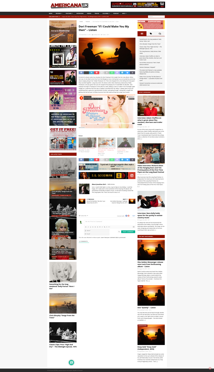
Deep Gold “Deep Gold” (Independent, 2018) (147, 348)
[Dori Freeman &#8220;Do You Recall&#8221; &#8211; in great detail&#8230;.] (126, 143)
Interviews (80, 13)
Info (123, 13)
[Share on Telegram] (122, 72)
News (50, 13)
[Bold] (86, 227)
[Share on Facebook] (81, 72)
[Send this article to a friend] (101, 72)
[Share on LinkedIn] (91, 72)
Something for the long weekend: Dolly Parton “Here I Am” (63, 172)
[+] (109, 226)
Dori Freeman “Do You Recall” (87, 148)
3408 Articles (111, 184)
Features (69, 13)
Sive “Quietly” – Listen (147, 307)
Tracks (97, 13)
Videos (89, 13)
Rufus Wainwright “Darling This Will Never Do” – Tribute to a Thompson (107, 150)
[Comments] (159, 33)
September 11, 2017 (86, 34)
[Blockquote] (100, 227)
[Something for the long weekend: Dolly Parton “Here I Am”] (63, 167)
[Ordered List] (95, 227)
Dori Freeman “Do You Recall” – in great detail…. (126, 149)
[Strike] (93, 227)
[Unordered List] (97, 227)
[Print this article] (106, 72)
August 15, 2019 (143, 269)
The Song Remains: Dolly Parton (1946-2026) (62, 233)
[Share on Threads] (132, 72)
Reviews (58, 13)
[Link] (104, 227)
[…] (141, 139)
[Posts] (142, 33)
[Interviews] (151, 106)
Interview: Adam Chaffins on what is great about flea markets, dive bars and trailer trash (62, 251)
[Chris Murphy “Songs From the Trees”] (63, 188)
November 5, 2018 (143, 310)
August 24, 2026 (143, 220)
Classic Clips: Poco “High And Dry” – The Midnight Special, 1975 (63, 213)
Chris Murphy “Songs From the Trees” (62, 192)
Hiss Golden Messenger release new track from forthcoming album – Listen (150, 264)
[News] (151, 250)
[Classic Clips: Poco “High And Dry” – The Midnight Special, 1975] (63, 208)
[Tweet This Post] (86, 72)
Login (133, 215)
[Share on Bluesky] (127, 72)
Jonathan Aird (96, 34)
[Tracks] (151, 295)
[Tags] (150, 33)
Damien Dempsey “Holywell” (147, 67)
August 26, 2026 (143, 174)
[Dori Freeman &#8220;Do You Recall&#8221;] (87, 143)
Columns (105, 13)
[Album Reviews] (151, 335)
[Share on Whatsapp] (112, 72)
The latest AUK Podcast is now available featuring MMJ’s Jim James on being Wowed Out (151, 72)
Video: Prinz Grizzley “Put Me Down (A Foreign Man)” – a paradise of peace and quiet (151, 78)
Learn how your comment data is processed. (113, 237)
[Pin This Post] (96, 72)
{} (106, 226)
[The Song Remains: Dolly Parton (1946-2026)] (63, 229)
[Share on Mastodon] (117, 72)
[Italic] (88, 227)
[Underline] (90, 227)
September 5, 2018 (143, 351)
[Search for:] (156, 16)
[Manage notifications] (210, 368)
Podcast (116, 13)
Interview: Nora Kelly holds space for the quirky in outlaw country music (150, 215)
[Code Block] (102, 227)
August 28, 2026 (60, 175)
